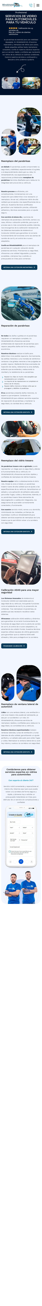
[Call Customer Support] (30, 5)
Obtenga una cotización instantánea (18, 267)
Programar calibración (12, 646)
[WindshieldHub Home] (12, 7)
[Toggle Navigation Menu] (38, 5)
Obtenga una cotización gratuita (16, 412)
